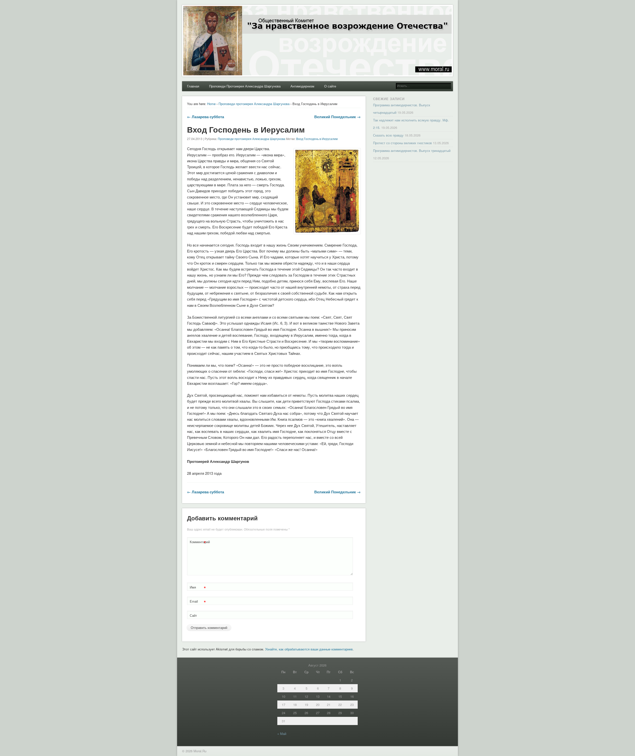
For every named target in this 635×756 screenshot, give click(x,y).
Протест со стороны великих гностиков (402, 142)
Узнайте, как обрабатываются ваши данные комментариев (309, 649)
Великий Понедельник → (337, 116)
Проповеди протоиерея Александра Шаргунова (254, 103)
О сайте (330, 86)
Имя (198, 588)
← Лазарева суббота (205, 116)
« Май (281, 733)
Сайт (193, 615)
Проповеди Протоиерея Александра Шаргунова (245, 86)
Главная (193, 86)
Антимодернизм (302, 86)
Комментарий (198, 542)
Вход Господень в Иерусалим (317, 139)
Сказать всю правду (388, 135)
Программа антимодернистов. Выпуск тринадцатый (411, 150)
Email (198, 602)
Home (211, 103)
